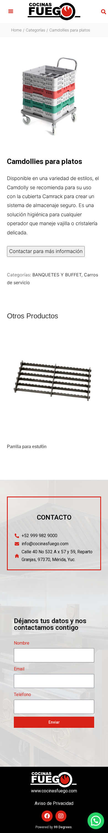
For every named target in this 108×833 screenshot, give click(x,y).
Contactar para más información (46, 251)
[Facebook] (47, 816)
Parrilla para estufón (27, 446)
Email (19, 669)
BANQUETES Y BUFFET (56, 274)
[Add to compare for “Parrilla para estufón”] (95, 433)
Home (16, 30)
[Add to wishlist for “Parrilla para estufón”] (83, 433)
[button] (11, 12)
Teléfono (22, 694)
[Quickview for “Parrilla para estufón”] (54, 385)
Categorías (35, 30)
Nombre (21, 643)
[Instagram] (60, 816)
